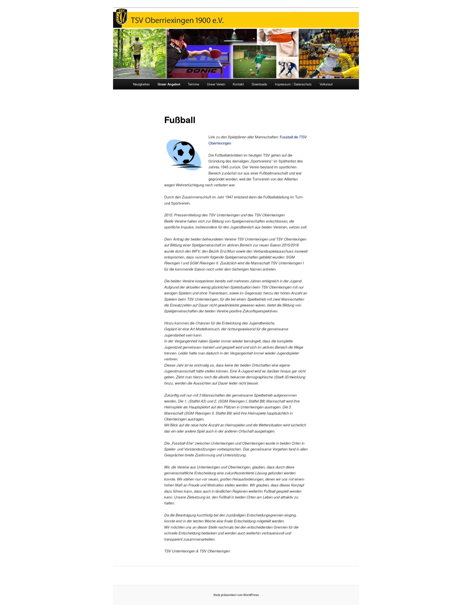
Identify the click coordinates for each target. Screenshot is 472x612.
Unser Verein (216, 84)
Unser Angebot (169, 84)
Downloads (259, 84)
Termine (193, 84)
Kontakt (238, 84)
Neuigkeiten (141, 84)
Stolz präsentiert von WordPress (236, 595)
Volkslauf (326, 84)
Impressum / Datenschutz (293, 84)
